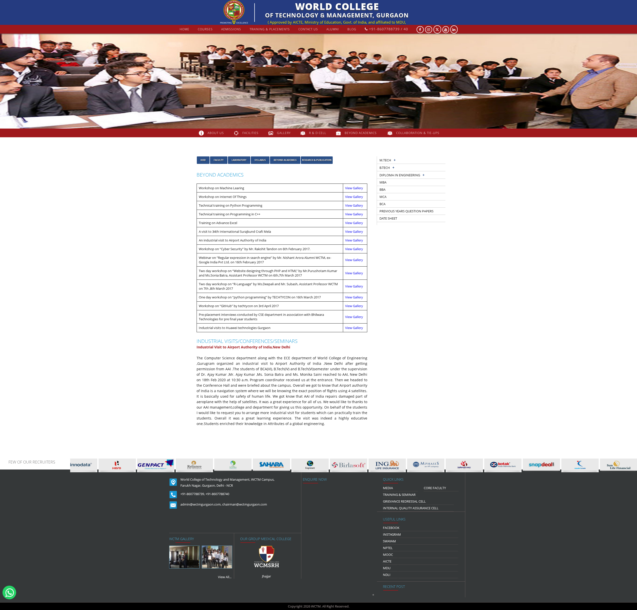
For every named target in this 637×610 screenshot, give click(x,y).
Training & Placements (270, 29)
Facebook (391, 527)
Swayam (389, 541)
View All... (224, 577)
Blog (351, 29)
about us (216, 133)
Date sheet (388, 218)
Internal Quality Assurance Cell (410, 508)
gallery (284, 133)
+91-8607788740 (217, 494)
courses (205, 29)
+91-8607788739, (192, 494)
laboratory (239, 160)
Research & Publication (316, 160)
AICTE (387, 561)
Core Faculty (435, 488)
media (388, 488)
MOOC (388, 554)
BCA (382, 204)
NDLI (386, 574)
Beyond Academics (285, 160)
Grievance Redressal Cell (404, 501)
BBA (382, 189)
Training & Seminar (399, 494)
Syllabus (260, 160)
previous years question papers (406, 211)
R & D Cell (317, 133)
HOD (203, 160)
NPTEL (388, 548)
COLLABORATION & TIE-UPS (417, 133)
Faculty (219, 160)
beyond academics (361, 133)
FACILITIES (250, 133)
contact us (308, 29)
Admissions (231, 29)
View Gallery (354, 188)
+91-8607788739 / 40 (388, 29)
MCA (382, 196)
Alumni (332, 29)
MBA (382, 182)
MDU (386, 568)
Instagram (392, 534)
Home (184, 29)
